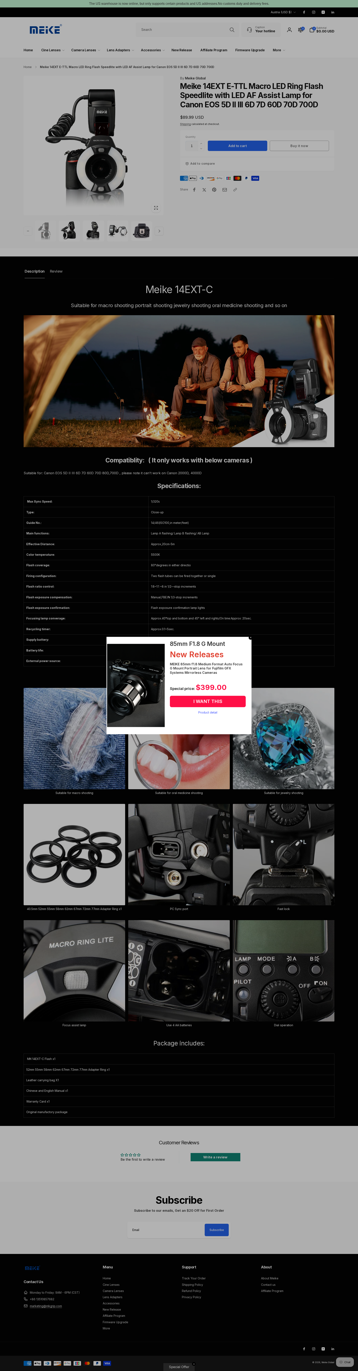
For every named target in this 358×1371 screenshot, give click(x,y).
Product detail (207, 712)
